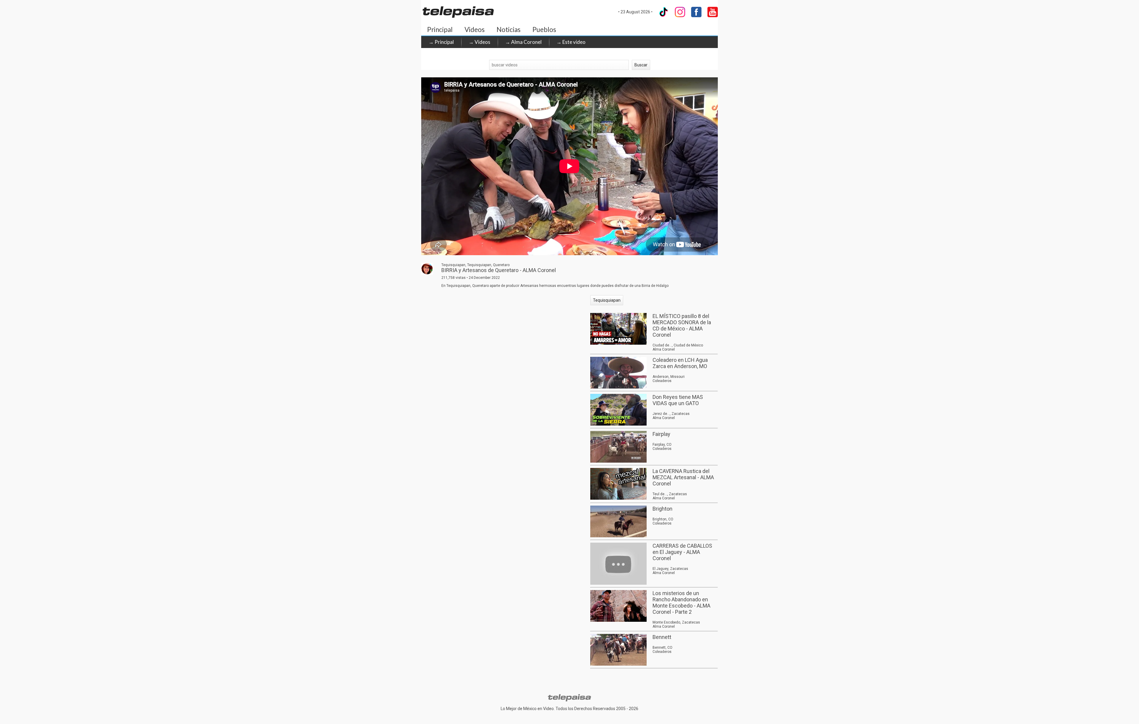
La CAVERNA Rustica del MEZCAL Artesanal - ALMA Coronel (683, 477)
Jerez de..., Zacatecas (671, 414)
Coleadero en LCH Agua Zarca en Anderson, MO (680, 363)
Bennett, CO (662, 647)
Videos (474, 29)
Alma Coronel (664, 349)
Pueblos (544, 29)
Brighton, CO (663, 519)
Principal (440, 29)
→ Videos (479, 42)
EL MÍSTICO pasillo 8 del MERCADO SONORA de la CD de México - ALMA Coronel (682, 325)
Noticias (509, 29)
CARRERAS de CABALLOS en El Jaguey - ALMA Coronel (682, 552)
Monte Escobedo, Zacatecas (676, 622)
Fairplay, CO (662, 444)
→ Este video (571, 42)
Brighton (662, 509)
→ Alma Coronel (523, 42)
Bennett (662, 637)
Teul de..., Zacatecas (670, 494)
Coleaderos (662, 381)
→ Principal (441, 42)
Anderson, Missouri (669, 377)
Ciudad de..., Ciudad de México (678, 345)
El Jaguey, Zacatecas (670, 569)
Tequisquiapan (607, 300)
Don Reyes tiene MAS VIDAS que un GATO (678, 400)
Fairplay (661, 434)
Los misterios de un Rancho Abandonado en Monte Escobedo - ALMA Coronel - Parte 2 (681, 602)
